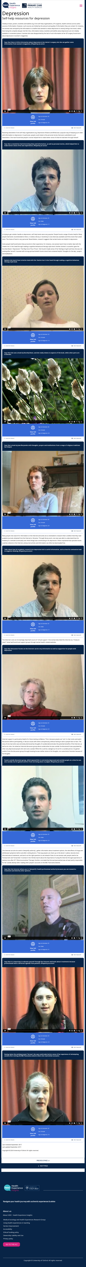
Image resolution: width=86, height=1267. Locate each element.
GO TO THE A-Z (11, 1244)
